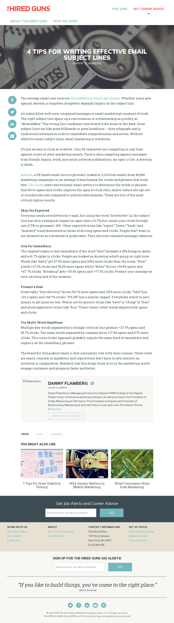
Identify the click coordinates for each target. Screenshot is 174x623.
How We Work (56, 536)
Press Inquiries (138, 540)
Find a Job (13, 540)
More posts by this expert (66, 416)
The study (36, 185)
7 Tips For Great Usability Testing (42, 485)
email (40, 434)
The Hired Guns (28, 8)
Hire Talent (14, 536)
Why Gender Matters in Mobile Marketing (87, 485)
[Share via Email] (12, 136)
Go (111, 513)
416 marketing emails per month (95, 98)
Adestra (26, 175)
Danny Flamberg (87, 63)
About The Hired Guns (61, 531)
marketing (56, 434)
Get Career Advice (17, 531)
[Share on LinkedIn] (12, 124)
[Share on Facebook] (12, 100)
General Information (141, 531)
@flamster (54, 409)
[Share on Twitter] (12, 112)
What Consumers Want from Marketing (132, 485)
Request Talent (138, 536)
